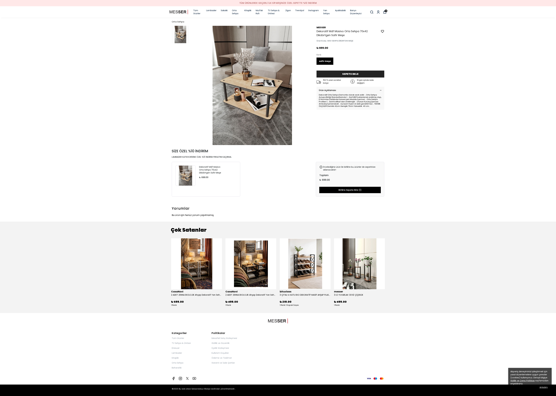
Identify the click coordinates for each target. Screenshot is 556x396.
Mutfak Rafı (259, 12)
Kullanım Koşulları (220, 353)
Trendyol (299, 10)
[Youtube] (194, 378)
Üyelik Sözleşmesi (220, 348)
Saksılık (224, 10)
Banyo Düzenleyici (356, 12)
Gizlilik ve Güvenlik (220, 343)
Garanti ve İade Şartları (223, 362)
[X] (187, 378)
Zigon (288, 10)
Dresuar (176, 348)
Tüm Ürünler (196, 12)
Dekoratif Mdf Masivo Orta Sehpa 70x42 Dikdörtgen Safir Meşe (210, 169)
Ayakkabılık (340, 10)
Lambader (211, 10)
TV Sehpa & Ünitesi (274, 12)
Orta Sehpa (235, 12)
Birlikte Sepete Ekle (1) (350, 190)
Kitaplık (247, 10)
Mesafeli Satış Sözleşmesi (224, 338)
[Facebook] (173, 378)
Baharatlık (177, 367)
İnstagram (313, 10)
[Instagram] (180, 378)
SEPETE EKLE (350, 74)
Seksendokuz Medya (200, 389)
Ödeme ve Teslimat (222, 357)
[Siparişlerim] (378, 12)
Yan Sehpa (326, 12)
